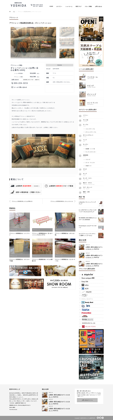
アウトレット (13, 17)
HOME (51, 6)
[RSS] (98, 418)
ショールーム (68, 6)
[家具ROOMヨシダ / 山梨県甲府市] (27, 4)
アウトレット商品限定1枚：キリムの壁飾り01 (22, 201)
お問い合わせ (98, 6)
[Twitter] (100, 418)
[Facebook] (103, 418)
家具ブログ (78, 6)
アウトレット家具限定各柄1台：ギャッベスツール (62, 201)
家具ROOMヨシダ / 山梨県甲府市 (87, 418)
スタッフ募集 (88, 6)
